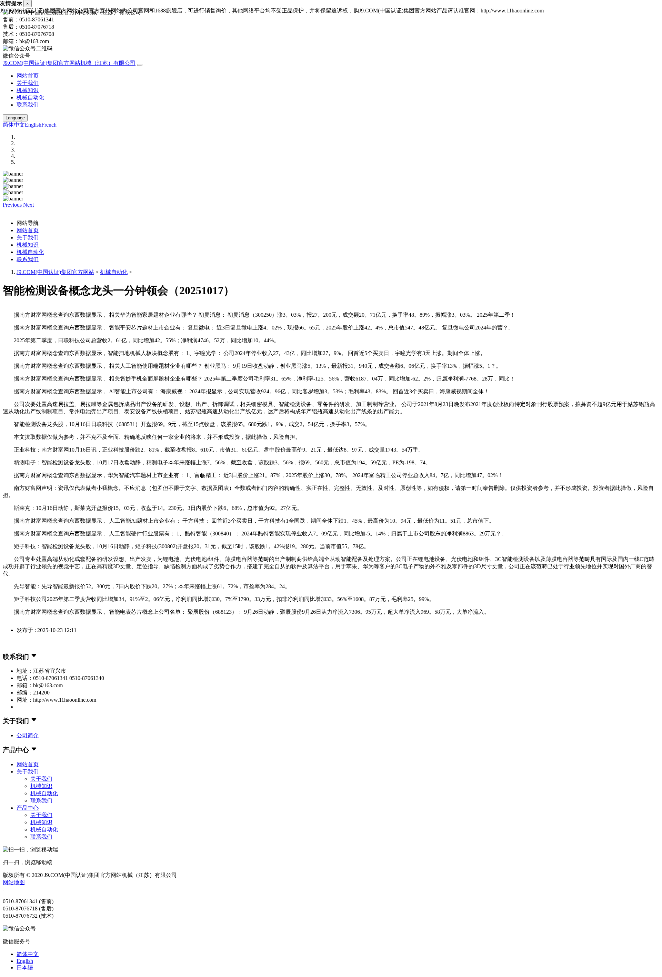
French (49, 125)
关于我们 (28, 83)
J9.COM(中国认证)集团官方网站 (55, 272)
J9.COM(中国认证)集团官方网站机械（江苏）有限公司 (69, 63)
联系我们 (28, 105)
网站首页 (28, 76)
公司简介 (28, 735)
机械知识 (28, 90)
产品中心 (28, 808)
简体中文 (14, 125)
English (33, 125)
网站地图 (14, 882)
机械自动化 (30, 97)
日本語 (25, 967)
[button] (13, 205)
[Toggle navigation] (139, 65)
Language (15, 117)
